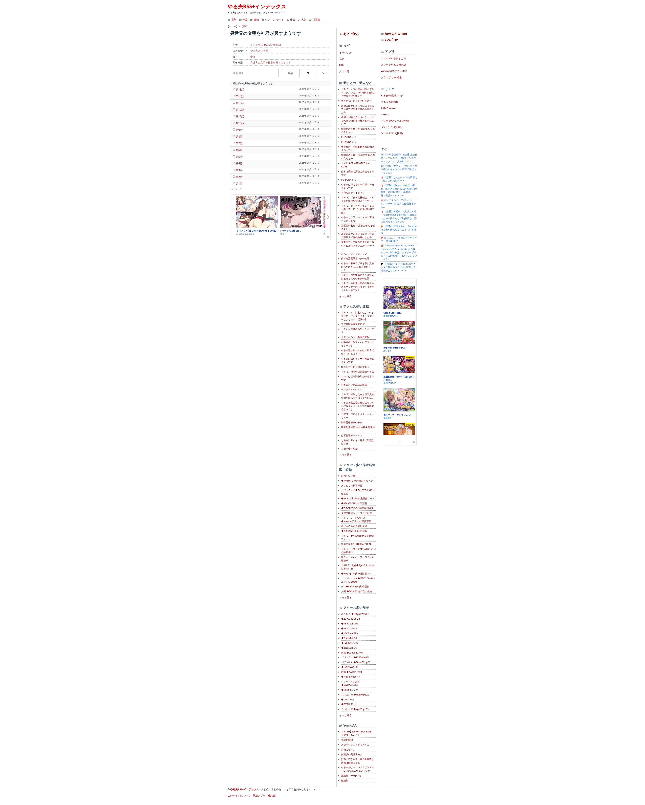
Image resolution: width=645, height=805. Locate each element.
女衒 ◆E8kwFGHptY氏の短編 (356, 591)
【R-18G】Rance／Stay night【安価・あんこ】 (356, 733)
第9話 (239, 130)
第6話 (239, 150)
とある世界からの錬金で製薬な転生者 (357, 442)
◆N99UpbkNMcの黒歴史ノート (358, 498)
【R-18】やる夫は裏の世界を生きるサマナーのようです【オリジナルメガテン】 (357, 287)
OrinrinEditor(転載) (392, 133)
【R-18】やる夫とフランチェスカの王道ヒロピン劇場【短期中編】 (357, 209)
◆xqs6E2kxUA (349, 647)
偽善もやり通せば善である (355, 366)
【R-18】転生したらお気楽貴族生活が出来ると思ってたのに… (357, 396)
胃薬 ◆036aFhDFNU (352, 652)
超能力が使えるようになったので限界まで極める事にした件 (357, 235)
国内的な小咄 (348, 475)
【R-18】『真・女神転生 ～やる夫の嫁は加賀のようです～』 (357, 199)
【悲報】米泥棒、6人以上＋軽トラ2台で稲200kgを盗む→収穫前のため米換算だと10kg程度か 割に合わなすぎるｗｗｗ (399, 216)
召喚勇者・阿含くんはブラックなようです (357, 344)
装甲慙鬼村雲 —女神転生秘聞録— (358, 429)
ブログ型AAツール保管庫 (395, 120)
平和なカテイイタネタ (353, 192)
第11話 (240, 116)
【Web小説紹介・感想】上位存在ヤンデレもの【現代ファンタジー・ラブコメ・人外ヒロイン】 (399, 158)
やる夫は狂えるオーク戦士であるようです (357, 186)
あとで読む (351, 34)
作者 (292, 19)
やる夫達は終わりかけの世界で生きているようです (357, 352)
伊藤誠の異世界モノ (351, 754)
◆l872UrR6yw (348, 704)
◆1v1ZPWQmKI (349, 667)
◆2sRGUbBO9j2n (350, 618)
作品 (245, 19)
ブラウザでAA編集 (391, 77)
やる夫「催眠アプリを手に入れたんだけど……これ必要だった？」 (357, 267)
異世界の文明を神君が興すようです (270, 62)
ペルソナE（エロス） (352, 389)
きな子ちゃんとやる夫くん (355, 744)
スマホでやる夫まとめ (393, 58)
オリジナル (345, 52)
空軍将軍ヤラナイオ (351, 435)
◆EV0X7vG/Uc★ (350, 642)
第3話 (239, 170)
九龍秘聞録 (347, 739)
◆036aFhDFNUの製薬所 (354, 503)
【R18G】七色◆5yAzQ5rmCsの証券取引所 (358, 567)
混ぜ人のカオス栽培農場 (354, 526)
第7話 (239, 143)
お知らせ (391, 39)
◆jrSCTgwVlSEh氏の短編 (354, 530)
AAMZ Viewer (389, 108)
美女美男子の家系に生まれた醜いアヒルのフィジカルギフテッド (357, 245)
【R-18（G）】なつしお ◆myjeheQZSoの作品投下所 (356, 519)
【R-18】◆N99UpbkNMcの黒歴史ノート (358, 537)
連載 (256, 19)
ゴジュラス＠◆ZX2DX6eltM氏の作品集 (358, 492)
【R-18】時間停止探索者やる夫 (357, 371)
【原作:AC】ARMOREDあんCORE (355, 165)
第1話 (239, 183)
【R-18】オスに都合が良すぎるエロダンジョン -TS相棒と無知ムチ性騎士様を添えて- (358, 93)
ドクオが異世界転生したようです (357, 331)
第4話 (239, 163)
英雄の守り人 (348, 749)
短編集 (344, 780)
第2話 (239, 177)
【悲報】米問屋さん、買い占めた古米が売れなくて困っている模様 (399, 230)
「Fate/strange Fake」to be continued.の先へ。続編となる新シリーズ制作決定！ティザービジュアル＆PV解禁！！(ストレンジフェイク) (399, 252)
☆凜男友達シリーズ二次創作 (356, 513)
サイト (280, 19)
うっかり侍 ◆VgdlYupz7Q (355, 709)
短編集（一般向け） (351, 775)
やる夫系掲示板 (389, 101)
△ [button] (322, 73)
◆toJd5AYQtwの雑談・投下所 (357, 480)
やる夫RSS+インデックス (257, 6)
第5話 (239, 157)
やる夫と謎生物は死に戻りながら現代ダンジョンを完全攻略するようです (357, 406)
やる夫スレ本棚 (259, 50)
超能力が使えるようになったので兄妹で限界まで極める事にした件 (357, 109)
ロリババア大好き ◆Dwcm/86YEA (350, 683)
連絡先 (271, 795)
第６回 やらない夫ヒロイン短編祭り (357, 559)
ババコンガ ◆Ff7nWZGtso (355, 694)
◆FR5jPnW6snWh (350, 676)
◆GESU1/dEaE (349, 628)
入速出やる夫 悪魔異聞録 (355, 337)
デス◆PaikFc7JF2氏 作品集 (355, 586)
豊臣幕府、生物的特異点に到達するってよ (357, 148)
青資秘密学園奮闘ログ (353, 324)
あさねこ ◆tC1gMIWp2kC (355, 614)
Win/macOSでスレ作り (394, 71)
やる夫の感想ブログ (392, 95)
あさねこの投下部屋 (351, 485)
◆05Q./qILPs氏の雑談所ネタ (356, 573)
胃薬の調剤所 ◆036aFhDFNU (356, 544)
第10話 (240, 123)
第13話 (240, 103)
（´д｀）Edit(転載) (391, 127)
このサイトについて (239, 795)
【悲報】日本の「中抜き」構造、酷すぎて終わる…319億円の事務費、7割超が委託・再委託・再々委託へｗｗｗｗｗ (399, 190)
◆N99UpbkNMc (349, 623)
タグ (267, 19)
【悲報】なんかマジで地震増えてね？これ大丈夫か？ (399, 179)
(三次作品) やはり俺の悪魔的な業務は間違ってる (357, 761)
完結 (341, 58)
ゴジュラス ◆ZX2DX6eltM (265, 44)
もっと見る (345, 296)
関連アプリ (259, 795)
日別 (233, 19)
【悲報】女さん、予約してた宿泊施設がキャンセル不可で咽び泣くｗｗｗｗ (399, 169)
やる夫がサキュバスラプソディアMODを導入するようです (357, 769)
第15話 (240, 89)
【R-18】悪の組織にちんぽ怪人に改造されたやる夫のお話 (357, 276)
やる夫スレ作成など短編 (354, 384)
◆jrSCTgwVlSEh (349, 633)
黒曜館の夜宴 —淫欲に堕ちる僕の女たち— (358, 130)
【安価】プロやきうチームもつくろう (357, 416)
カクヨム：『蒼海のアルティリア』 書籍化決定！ (399, 239)
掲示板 (316, 19)
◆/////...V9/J (347, 699)
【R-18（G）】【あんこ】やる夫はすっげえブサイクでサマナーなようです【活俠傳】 (357, 316)
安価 (252, 56)
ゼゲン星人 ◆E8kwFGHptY (355, 662)
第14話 (240, 96)
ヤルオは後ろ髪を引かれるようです (357, 378)
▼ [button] (308, 73)
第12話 (240, 110)
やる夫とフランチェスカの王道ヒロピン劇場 (357, 219)
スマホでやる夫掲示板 (393, 64)
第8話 (239, 136)
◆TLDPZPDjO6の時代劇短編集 (357, 508)
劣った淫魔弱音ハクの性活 (355, 258)
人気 (303, 19)
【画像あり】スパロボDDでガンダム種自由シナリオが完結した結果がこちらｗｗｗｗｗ (398, 267)
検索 (290, 73)
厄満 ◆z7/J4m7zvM (351, 671)
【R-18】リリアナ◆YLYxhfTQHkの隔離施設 (358, 550)
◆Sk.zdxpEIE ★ (349, 689)
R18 (341, 65)
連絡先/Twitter (395, 34)
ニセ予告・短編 (349, 448)
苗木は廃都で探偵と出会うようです (357, 173)
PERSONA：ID (348, 137)
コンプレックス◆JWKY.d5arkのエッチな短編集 (358, 580)
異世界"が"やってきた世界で (356, 100)
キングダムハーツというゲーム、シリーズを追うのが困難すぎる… (398, 203)
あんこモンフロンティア (354, 253)
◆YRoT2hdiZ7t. (349, 638)
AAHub (385, 114)
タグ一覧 (344, 71)
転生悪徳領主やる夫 (351, 422)
